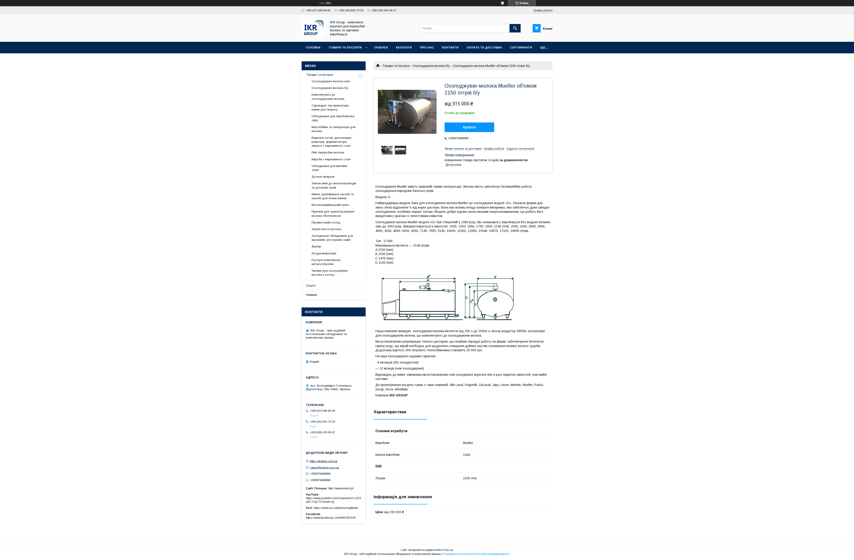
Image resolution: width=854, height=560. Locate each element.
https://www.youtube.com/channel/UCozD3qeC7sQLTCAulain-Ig (333, 499)
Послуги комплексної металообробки (326, 262)
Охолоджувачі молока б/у (431, 66)
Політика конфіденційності (493, 554)
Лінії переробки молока (328, 152)
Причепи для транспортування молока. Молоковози (333, 213)
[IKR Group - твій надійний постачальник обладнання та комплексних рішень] (313, 36)
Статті (310, 285)
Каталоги (404, 47)
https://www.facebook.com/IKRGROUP (331, 517)
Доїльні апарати (323, 176)
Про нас (427, 47)
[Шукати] (515, 28)
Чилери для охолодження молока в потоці (330, 272)
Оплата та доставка (484, 47)
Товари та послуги (345, 47)
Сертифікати (521, 47)
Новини (311, 295)
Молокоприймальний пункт (330, 205)
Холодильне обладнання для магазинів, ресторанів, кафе (332, 237)
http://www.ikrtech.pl (340, 488)
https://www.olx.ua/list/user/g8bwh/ (336, 508)
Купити (469, 127)
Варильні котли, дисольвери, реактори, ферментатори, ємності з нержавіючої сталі (332, 141)
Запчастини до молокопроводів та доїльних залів (334, 185)
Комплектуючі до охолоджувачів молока (328, 96)
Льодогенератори (324, 253)
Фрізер (316, 246)
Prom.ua (448, 550)
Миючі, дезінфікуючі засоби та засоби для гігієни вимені (333, 196)
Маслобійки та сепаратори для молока (333, 129)
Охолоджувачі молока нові (331, 81)
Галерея (381, 47)
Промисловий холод (326, 222)
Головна (313, 47)
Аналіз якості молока (326, 229)
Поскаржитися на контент (458, 554)
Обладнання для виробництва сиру (333, 118)
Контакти (450, 47)
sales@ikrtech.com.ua (324, 467)
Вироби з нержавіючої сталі (331, 159)
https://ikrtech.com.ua (323, 461)
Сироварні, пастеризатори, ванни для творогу (330, 107)
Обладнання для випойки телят (329, 168)
